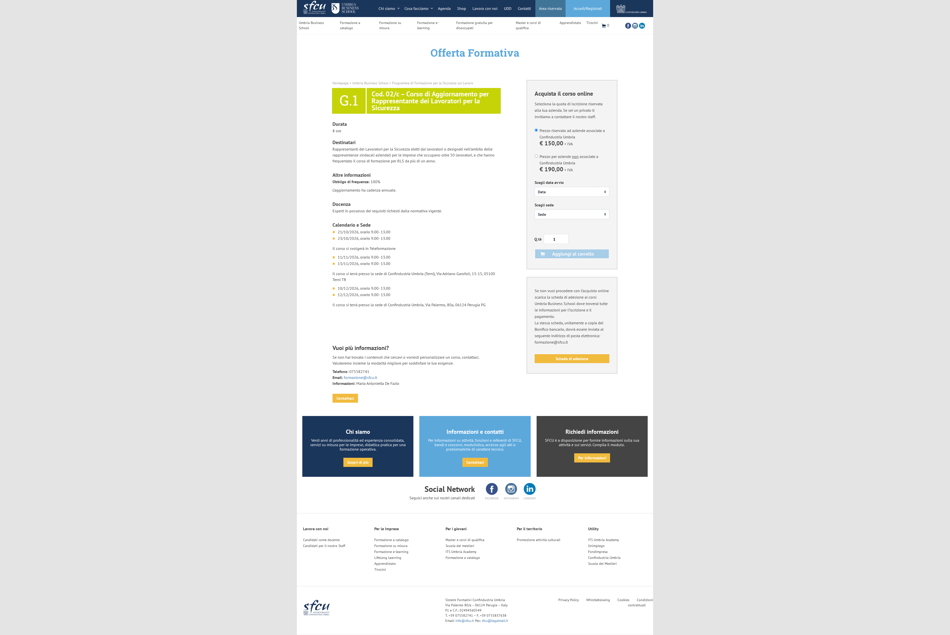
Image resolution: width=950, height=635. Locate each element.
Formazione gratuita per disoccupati (474, 25)
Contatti (524, 8)
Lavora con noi (485, 8)
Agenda (444, 8)
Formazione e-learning (428, 25)
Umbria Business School (311, 25)
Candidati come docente (321, 540)
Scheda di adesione (572, 358)
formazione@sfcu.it (360, 377)
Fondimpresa (598, 551)
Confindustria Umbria (604, 557)
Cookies (623, 600)
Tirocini (592, 23)
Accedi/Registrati (588, 8)
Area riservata (550, 8)
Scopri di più (358, 462)
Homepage (340, 83)
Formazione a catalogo (350, 25)
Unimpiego (596, 546)
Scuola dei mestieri (460, 546)
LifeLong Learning (387, 557)
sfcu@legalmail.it (495, 620)
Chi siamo (387, 8)
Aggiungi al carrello (573, 254)
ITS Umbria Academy (461, 551)
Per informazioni (592, 457)
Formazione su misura (390, 25)
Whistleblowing (598, 600)
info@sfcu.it (465, 620)
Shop (461, 8)
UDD (507, 8)
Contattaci (345, 398)
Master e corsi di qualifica (528, 25)
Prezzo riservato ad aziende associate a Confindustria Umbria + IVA (572, 137)
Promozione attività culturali (538, 540)
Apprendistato (570, 23)
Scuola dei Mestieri (602, 563)
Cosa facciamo (416, 8)
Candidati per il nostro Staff (324, 546)
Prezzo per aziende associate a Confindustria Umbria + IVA (569, 163)
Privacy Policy (568, 600)
